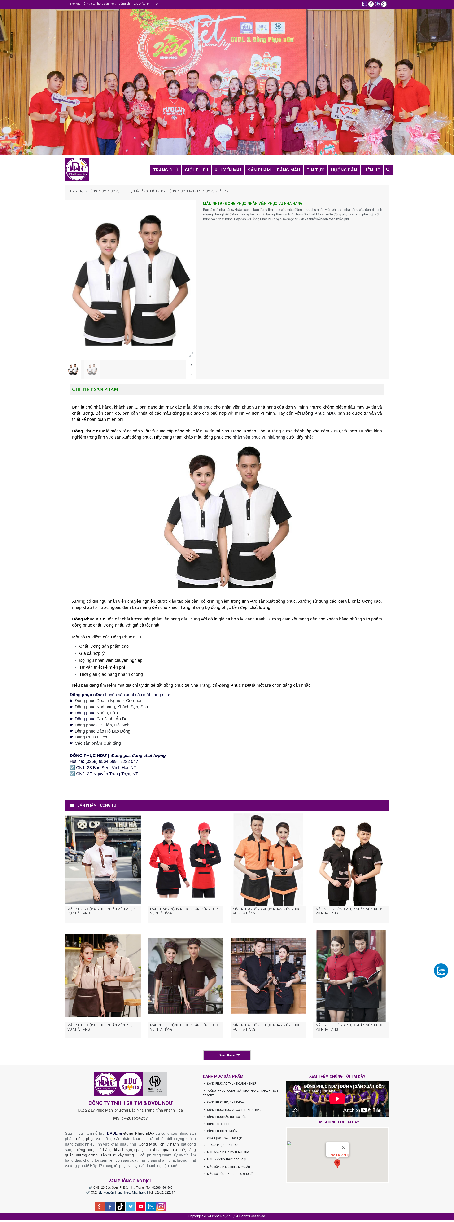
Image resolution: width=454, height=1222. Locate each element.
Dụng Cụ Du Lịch (91, 737)
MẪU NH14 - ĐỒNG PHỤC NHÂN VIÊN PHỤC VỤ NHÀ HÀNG (267, 1027)
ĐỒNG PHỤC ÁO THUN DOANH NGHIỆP (231, 1083)
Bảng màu (288, 169)
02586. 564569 (162, 1187)
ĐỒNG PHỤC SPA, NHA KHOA (225, 1102)
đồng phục (203, 407)
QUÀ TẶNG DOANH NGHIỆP (224, 1138)
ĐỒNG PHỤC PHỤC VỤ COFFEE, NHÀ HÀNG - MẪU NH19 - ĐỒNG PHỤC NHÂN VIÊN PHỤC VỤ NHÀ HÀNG (159, 191)
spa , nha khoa (147, 1150)
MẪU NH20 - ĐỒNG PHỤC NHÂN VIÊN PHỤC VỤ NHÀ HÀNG (184, 911)
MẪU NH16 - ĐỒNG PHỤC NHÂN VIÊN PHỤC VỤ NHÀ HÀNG (101, 1027)
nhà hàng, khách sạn (113, 1150)
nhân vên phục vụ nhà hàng (259, 437)
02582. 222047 (165, 1192)
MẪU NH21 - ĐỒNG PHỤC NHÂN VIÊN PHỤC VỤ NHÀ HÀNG (101, 911)
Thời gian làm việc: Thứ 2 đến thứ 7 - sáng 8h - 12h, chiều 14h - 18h (114, 3)
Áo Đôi (122, 718)
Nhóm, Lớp (106, 713)
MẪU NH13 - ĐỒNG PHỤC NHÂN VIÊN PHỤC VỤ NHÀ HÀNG (349, 1027)
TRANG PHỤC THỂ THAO (222, 1145)
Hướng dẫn (344, 169)
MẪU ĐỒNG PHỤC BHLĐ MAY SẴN (228, 1167)
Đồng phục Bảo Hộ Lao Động (102, 731)
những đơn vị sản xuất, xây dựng (105, 1155)
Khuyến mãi (228, 169)
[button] (337, 1163)
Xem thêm (227, 1055)
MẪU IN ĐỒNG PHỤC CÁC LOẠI (226, 1159)
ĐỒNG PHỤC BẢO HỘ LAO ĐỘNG (227, 1117)
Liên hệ (371, 169)
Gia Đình (104, 718)
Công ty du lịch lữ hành (159, 1144)
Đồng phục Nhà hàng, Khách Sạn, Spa (111, 706)
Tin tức (315, 169)
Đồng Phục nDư (138, 1133)
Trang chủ (76, 191)
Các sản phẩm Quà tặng (98, 743)
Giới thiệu (196, 169)
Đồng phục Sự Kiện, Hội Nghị (103, 725)
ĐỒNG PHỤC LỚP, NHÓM (222, 1131)
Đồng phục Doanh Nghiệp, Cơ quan (109, 700)
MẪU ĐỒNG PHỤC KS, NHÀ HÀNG (227, 1152)
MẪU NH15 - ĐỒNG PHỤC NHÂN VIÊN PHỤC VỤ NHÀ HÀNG (184, 1027)
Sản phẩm (259, 169)
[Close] (343, 1147)
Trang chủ (166, 169)
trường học (83, 1150)
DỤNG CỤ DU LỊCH (218, 1124)
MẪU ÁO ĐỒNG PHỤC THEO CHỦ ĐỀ (229, 1174)
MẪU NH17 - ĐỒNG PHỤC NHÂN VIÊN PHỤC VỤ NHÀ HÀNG (349, 911)
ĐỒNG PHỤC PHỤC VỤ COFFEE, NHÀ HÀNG (234, 1110)
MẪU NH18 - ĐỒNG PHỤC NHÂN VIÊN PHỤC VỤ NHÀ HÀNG (267, 911)
